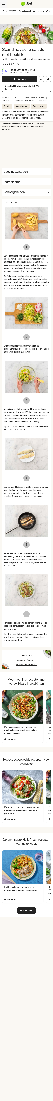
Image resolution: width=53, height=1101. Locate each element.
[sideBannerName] (26, 149)
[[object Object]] (41, 79)
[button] (26, 182)
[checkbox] (3, 64)
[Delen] (48, 79)
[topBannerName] (26, 19)
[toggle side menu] (3, 4)
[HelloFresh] (27, 4)
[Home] (3, 11)
